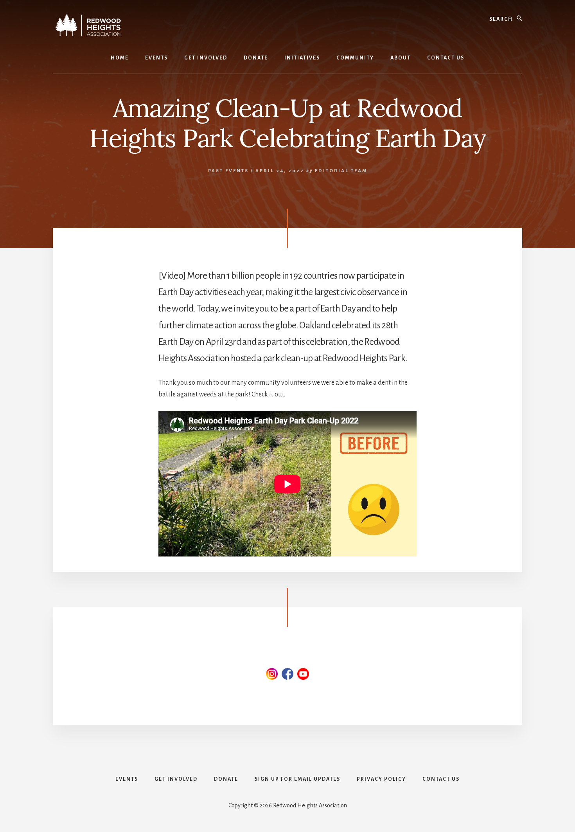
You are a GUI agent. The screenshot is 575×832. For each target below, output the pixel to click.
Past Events (228, 170)
